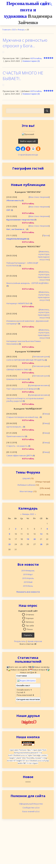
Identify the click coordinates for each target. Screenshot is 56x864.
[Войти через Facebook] (23, 149)
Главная (6, 29)
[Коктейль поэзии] (28, 743)
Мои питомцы (26, 491)
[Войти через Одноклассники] (38, 149)
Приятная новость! (15, 436)
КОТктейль (36, 58)
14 (41, 534)
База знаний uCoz (31, 811)
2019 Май (28, 582)
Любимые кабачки (26, 485)
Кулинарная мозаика (39, 385)
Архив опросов (35, 641)
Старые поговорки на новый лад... (22, 417)
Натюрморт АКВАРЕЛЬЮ (18, 303)
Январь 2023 (28, 514)
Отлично (30, 614)
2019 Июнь (28, 586)
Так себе (30, 625)
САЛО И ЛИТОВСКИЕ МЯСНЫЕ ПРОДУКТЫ (25, 360)
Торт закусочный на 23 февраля (21, 388)
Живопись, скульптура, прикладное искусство (44, 255)
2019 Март (28, 574)
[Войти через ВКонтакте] (18, 149)
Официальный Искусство (31, 803)
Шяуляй (26, 478)
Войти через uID (28, 141)
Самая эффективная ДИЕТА (19, 455)
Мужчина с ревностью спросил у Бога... (25, 42)
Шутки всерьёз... (14, 426)
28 (41, 544)
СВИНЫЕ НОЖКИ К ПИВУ (17, 369)
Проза (46, 235)
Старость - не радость (17, 446)
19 (28, 539)
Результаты (20, 641)
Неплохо (30, 621)
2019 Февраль (28, 570)
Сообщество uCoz (31, 807)
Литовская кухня (41, 356)
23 (9, 544)
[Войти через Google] (33, 149)
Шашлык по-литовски (16, 379)
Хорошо (30, 618)
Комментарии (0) (31, 61)
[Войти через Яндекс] (28, 149)
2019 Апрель (28, 578)
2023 (14, 29)
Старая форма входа (28, 154)
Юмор (46, 413)
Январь (21, 29)
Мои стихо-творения (39, 197)
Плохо (30, 629)
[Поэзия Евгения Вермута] (28, 722)
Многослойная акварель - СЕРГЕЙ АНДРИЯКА (27, 283)
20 (34, 539)
